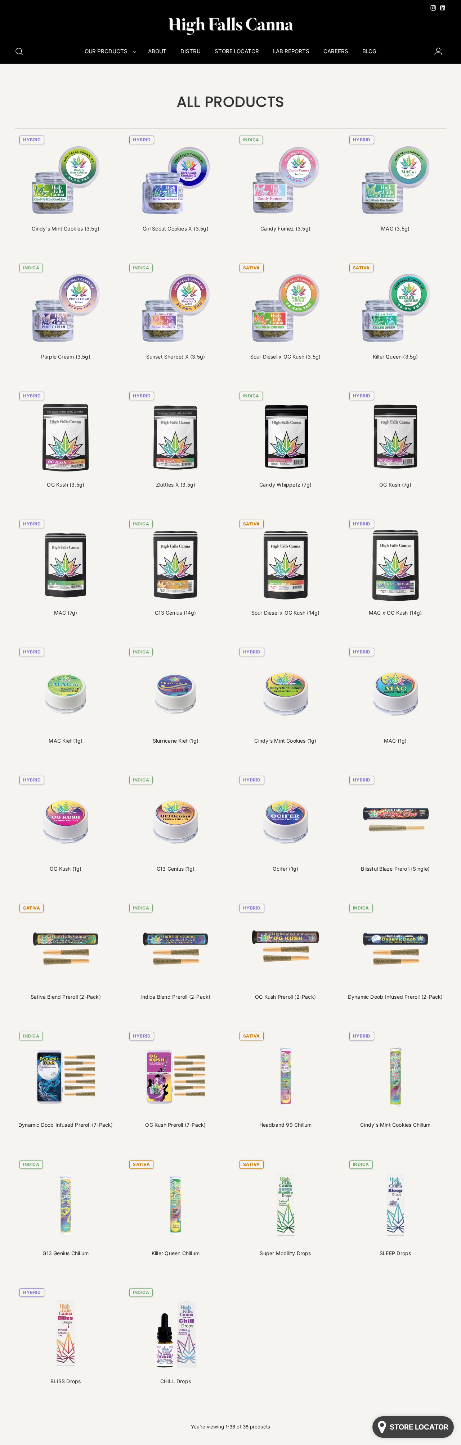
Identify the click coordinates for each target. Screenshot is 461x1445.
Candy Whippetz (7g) (285, 485)
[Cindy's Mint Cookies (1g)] (285, 692)
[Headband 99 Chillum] (285, 1076)
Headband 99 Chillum (285, 1125)
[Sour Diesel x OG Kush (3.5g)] (285, 308)
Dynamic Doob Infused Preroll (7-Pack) (65, 1125)
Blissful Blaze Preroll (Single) (395, 869)
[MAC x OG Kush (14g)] (395, 564)
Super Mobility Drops (285, 1253)
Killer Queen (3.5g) (395, 357)
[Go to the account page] (438, 51)
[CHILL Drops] (175, 1333)
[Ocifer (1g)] (285, 820)
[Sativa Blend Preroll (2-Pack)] (65, 948)
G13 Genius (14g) (175, 613)
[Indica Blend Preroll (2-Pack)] (175, 948)
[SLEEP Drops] (395, 1205)
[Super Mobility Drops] (285, 1205)
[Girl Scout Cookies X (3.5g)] (175, 180)
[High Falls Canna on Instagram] (433, 8)
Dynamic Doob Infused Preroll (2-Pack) (395, 997)
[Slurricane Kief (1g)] (175, 692)
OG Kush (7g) (395, 485)
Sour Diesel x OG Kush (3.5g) (285, 357)
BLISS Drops (65, 1381)
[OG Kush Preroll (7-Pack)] (175, 1076)
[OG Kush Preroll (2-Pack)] (285, 948)
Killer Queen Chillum (176, 1253)
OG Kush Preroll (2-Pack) (285, 997)
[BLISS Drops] (65, 1333)
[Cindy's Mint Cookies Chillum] (395, 1076)
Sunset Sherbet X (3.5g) (175, 357)
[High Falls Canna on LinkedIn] (442, 8)
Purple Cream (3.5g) (65, 357)
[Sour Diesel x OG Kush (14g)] (285, 564)
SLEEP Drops (395, 1253)
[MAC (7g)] (65, 564)
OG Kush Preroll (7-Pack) (175, 1125)
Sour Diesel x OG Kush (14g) (285, 613)
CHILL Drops (175, 1381)
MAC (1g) (395, 741)
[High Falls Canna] (230, 26)
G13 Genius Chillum (65, 1253)
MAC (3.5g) (395, 228)
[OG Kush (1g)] (65, 820)
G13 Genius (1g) (175, 869)
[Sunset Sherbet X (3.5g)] (175, 308)
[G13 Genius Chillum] (65, 1205)
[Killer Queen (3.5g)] (395, 308)
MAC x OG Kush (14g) (395, 613)
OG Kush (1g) (66, 869)
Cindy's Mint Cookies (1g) (285, 741)
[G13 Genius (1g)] (175, 820)
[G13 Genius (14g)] (175, 564)
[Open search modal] (19, 51)
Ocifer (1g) (285, 869)
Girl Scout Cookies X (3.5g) (176, 228)
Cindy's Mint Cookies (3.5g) (65, 228)
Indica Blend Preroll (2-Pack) (175, 997)
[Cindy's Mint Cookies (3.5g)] (65, 180)
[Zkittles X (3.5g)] (175, 436)
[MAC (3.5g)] (395, 180)
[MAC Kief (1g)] (65, 692)
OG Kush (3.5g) (65, 485)
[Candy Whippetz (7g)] (285, 436)
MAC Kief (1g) (65, 741)
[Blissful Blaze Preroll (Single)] (395, 820)
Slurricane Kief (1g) (175, 741)
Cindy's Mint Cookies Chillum (395, 1125)
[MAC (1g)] (395, 692)
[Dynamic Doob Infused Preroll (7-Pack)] (65, 1076)
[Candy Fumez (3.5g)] (285, 180)
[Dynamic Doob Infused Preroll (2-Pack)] (395, 948)
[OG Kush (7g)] (395, 436)
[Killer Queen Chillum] (175, 1205)
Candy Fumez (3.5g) (285, 228)
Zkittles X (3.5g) (176, 485)
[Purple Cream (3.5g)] (65, 308)
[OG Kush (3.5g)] (65, 436)
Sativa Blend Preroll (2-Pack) (66, 997)
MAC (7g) (65, 613)
